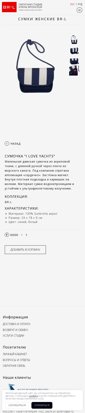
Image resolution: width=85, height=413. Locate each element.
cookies (33, 396)
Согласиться (17, 405)
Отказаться (41, 405)
